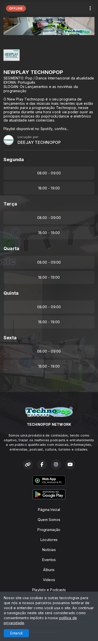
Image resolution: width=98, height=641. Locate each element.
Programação (48, 529)
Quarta (11, 248)
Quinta (11, 293)
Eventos (49, 560)
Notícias (49, 550)
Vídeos (49, 580)
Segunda (14, 159)
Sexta (10, 337)
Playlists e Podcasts (49, 590)
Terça (10, 203)
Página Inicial (49, 509)
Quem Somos (49, 519)
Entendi (16, 633)
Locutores (49, 540)
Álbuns (49, 570)
